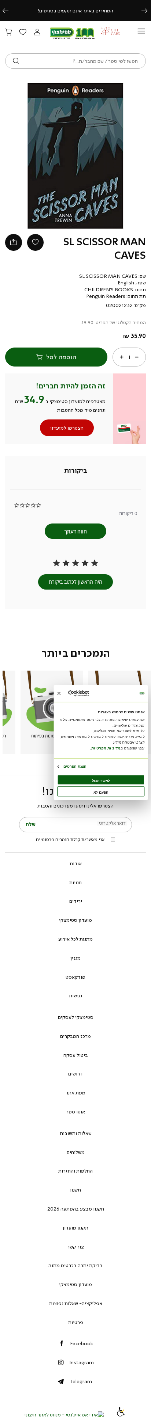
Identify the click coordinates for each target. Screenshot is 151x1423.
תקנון (75, 1189)
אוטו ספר (75, 1111)
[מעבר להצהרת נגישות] (121, 1414)
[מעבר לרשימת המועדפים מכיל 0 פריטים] (22, 32)
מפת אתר (75, 1092)
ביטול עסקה (75, 1055)
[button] (37, 32)
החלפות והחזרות (75, 1170)
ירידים (75, 901)
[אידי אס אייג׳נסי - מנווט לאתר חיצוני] (64, 1414)
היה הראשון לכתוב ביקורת (75, 581)
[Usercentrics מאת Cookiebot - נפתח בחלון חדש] (88, 693)
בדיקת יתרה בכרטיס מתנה (75, 1265)
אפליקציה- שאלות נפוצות (75, 1303)
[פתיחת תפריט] (141, 33)
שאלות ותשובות (76, 1133)
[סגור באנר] (58, 693)
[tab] (75, 470)
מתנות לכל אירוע (75, 939)
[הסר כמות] (136, 356)
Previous (9, 10)
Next (148, 10)
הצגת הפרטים (74, 766)
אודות (76, 863)
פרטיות (75, 1322)
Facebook (81, 1343)
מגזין (75, 958)
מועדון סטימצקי (75, 920)
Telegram (81, 1381)
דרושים (75, 1073)
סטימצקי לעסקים (75, 1017)
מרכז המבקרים (75, 1036)
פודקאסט (75, 977)
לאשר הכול (101, 781)
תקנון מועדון (75, 1227)
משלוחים (76, 1152)
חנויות (75, 882)
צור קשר (75, 1246)
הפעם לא (100, 792)
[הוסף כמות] (121, 356)
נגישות (75, 995)
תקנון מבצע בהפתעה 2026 (75, 1208)
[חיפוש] (16, 61)
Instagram (81, 1362)
